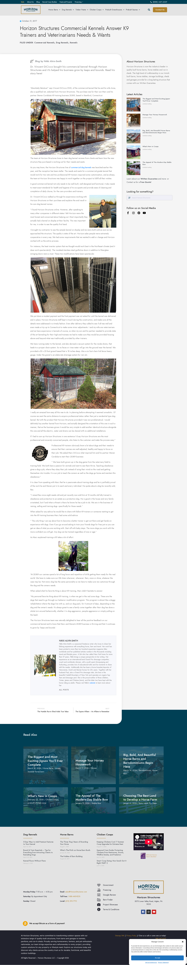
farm (141, 803)
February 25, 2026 (36, 799)
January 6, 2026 (130, 803)
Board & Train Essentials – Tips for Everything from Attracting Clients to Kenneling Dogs (38, 852)
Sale (22, 2)
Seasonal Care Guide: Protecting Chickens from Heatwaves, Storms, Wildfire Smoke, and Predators (110, 852)
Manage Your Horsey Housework (155, 114)
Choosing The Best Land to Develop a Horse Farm (141, 797)
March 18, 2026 (34, 768)
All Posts (64, 690)
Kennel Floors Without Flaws (34, 861)
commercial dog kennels (81, 167)
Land (146, 803)
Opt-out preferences (151, 962)
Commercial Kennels (44, 42)
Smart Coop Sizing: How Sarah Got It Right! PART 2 (111, 862)
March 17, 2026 (82, 768)
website (92, 683)
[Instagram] (133, 213)
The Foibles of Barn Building (71, 856)
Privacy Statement (163, 962)
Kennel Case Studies (49, 2)
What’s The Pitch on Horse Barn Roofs (75, 850)
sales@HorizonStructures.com (76, 892)
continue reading (147, 104)
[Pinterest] (138, 213)
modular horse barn (36, 771)
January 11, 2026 (83, 803)
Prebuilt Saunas (132, 9)
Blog (38, 2)
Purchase (153, 803)
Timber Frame (81, 9)
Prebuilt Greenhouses (113, 9)
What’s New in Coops (151, 146)
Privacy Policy (131, 935)
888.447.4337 (161, 938)
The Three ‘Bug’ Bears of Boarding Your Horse (74, 843)
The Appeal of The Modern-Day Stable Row (157, 163)
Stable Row (96, 803)
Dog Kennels (67, 9)
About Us (30, 2)
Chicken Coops (96, 9)
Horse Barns (53, 9)
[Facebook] (143, 912)
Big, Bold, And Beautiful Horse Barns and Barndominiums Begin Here (156, 131)
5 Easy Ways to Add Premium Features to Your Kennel (38, 843)
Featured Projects (66, 2)
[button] (183, 942)
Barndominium (145, 770)
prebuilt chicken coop (37, 803)
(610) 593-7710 (71, 901)
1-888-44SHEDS (74, 896)
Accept (157, 958)
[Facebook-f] (128, 213)
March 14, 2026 (130, 770)
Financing (78, 2)
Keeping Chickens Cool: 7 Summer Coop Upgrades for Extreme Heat (110, 843)
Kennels (73, 42)
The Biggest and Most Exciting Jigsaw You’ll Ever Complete (156, 100)
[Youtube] (144, 213)
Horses (57, 768)
